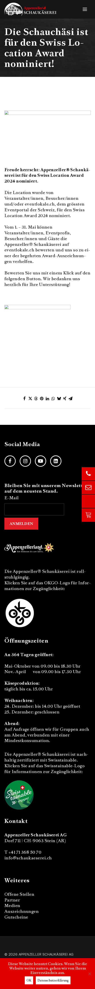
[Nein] (89, 974)
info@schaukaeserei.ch (28, 858)
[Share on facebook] (24, 398)
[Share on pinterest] (41, 398)
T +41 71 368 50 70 (22, 852)
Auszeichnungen (21, 911)
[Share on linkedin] (47, 398)
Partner (12, 900)
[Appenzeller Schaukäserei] (30, 9)
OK (29, 980)
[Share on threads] (36, 398)
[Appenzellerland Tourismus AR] (29, 547)
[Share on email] (70, 398)
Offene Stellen (19, 894)
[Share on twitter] (30, 398)
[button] (85, 9)
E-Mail (11, 498)
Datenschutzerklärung (53, 980)
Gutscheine (16, 917)
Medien (12, 906)
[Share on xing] (64, 398)
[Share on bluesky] (59, 398)
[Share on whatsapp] (53, 398)
